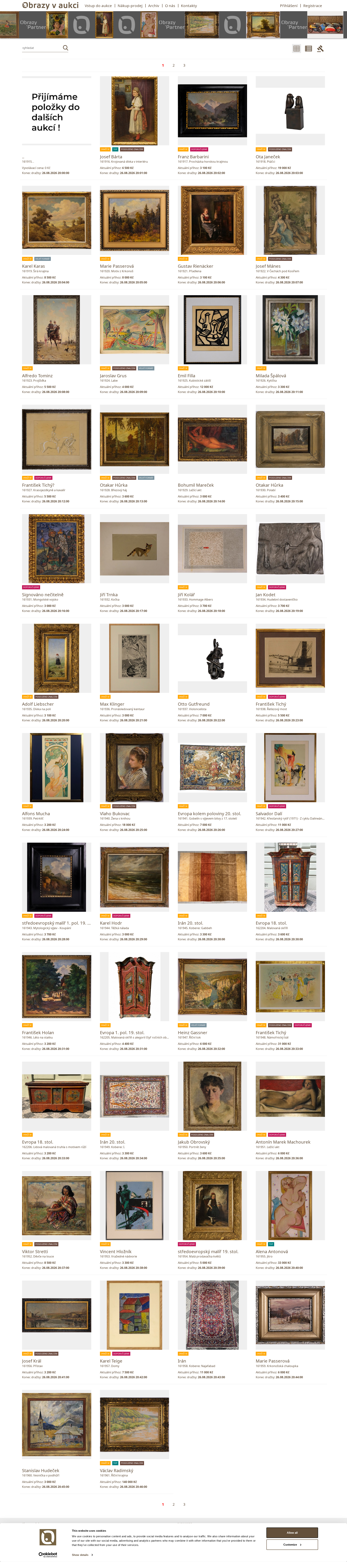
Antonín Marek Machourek (283, 1142)
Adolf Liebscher (38, 704)
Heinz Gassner (192, 1032)
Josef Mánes (268, 266)
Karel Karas (33, 266)
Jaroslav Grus (113, 376)
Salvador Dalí (269, 813)
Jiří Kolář (186, 595)
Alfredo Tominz (37, 376)
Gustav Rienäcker (195, 266)
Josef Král (31, 1361)
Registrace (312, 5)
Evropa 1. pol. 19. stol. (122, 1032)
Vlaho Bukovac (115, 813)
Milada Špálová (271, 376)
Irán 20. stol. (190, 923)
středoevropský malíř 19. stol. (208, 1251)
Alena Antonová (272, 1251)
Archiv (153, 5)
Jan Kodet (265, 595)
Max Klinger (112, 704)
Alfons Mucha (36, 813)
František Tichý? (38, 485)
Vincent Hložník (116, 1251)
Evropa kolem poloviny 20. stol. (209, 813)
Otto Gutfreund (194, 704)
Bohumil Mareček (196, 485)
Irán (182, 1361)
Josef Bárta (111, 157)
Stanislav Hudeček (40, 1470)
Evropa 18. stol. (271, 923)
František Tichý (271, 704)
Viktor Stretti (35, 1251)
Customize (290, 1544)
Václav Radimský (116, 1470)
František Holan (38, 1032)
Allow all (292, 1532)
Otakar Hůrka (113, 485)
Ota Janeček (268, 157)
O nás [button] (170, 5)
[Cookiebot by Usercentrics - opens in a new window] (48, 1555)
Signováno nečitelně (43, 595)
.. (23, 157)
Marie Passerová (117, 266)
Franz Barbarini (193, 157)
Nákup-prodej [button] (130, 5)
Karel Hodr (111, 923)
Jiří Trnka (109, 595)
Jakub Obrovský (194, 1142)
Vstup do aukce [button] (98, 5)
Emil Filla (186, 376)
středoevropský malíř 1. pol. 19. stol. (59, 923)
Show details (80, 1554)
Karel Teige (111, 1361)
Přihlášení (288, 5)
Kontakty (189, 5)
